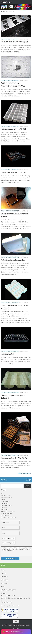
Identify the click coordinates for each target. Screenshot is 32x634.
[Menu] (30, 2)
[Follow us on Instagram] (27, 480)
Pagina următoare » (24, 473)
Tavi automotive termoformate (13, 172)
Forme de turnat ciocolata (8, 511)
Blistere (3, 493)
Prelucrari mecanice (6, 513)
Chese (3, 499)
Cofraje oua (4, 503)
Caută (27, 485)
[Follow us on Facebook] (30, 480)
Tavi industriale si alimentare (10, 39)
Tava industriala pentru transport (14, 42)
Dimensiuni (4, 509)
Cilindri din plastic (5, 501)
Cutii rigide (4, 507)
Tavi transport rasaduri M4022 (13, 129)
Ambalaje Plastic (6, 2)
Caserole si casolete (6, 497)
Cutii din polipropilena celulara (13, 260)
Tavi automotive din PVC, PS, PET (14, 458)
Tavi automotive (7, 354)
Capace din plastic (5, 495)
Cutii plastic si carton (6, 505)
